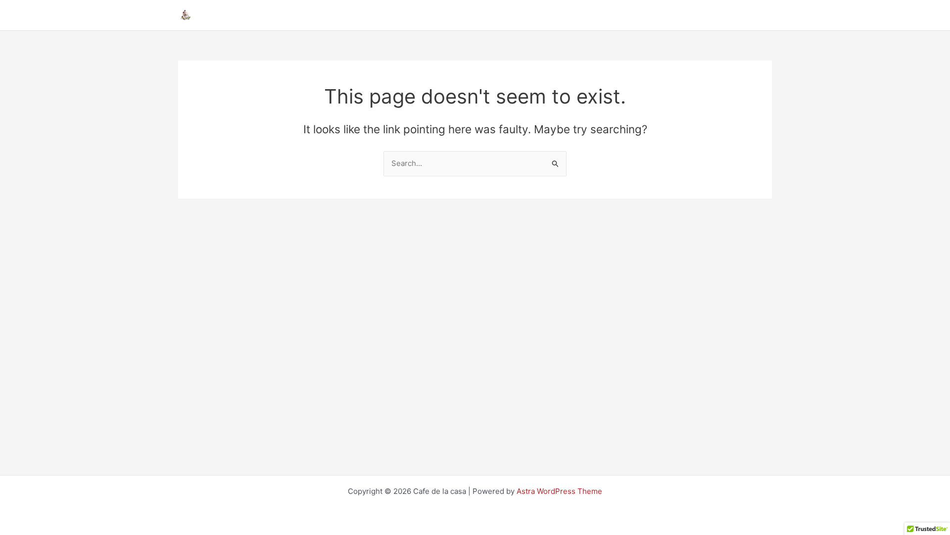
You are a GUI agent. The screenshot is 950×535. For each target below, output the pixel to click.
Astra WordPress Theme (559, 491)
